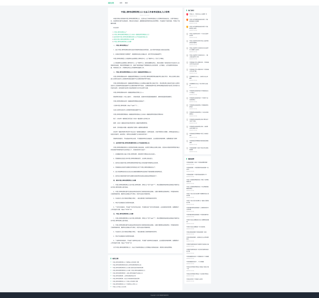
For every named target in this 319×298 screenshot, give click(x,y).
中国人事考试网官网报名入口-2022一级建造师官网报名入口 (131, 34)
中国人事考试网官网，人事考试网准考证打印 (124, 276)
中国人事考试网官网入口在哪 (122, 41)
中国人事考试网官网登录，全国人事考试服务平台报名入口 (128, 273)
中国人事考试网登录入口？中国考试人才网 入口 (125, 284)
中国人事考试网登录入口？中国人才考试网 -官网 (125, 281)
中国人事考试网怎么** (120, 32)
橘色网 (111, 2)
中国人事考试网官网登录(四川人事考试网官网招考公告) (127, 265)
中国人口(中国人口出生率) (119, 287)
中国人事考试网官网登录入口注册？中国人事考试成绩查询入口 (129, 270)
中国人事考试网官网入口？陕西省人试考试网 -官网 (126, 262)
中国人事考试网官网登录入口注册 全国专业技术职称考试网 (128, 267)
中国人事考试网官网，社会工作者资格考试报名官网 (126, 278)
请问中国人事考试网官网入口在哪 (124, 39)
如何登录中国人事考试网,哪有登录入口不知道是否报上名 (131, 37)
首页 (121, 3)
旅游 (126, 3)
